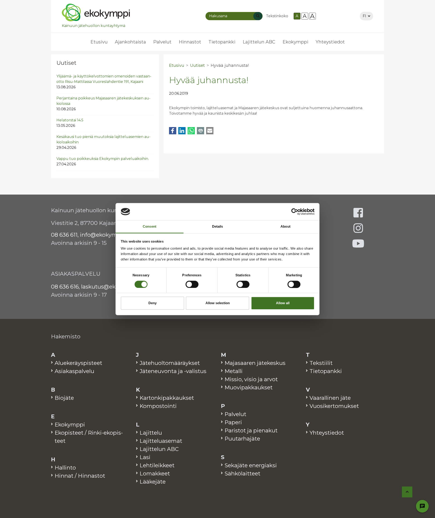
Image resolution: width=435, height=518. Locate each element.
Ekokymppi (295, 42)
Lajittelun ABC (259, 42)
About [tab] (285, 227)
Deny (152, 303)
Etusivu (99, 42)
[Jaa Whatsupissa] (191, 130)
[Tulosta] (200, 130)
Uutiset (66, 63)
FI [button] (364, 16)
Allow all (283, 303)
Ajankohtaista (130, 42)
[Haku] (257, 16)
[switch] (192, 284)
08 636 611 (64, 234)
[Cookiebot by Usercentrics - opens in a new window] (294, 211)
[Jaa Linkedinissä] (182, 130)
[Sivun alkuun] (407, 492)
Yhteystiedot (330, 42)
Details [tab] (217, 227)
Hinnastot (190, 42)
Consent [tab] (149, 227)
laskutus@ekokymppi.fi (112, 286)
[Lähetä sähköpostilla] (209, 130)
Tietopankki (221, 42)
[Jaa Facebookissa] (172, 130)
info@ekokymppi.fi (105, 234)
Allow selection (217, 303)
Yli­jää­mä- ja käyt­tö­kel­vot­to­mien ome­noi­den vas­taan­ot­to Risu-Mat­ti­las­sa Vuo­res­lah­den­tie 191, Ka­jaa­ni (103, 81)
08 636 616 (65, 286)
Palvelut (162, 42)
